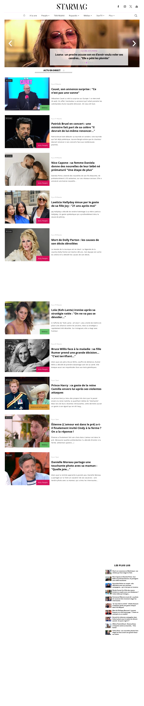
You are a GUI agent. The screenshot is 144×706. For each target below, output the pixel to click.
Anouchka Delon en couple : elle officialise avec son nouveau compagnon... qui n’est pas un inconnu (125, 585)
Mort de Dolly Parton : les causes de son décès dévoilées (75, 241)
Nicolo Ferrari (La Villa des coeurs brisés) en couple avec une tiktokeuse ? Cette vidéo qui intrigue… (125, 592)
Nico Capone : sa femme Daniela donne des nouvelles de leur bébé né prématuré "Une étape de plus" (75, 166)
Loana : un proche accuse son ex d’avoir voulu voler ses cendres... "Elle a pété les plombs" (89, 56)
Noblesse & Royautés (39, 407)
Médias (87, 15)
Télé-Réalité (59, 15)
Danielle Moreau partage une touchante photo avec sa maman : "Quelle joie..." (74, 465)
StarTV (99, 15)
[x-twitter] (130, 8)
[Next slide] (134, 43)
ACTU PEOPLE (92, 51)
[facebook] (118, 8)
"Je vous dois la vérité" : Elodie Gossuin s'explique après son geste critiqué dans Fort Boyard (125, 605)
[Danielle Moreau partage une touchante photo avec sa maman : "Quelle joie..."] (27, 468)
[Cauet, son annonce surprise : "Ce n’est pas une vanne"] (27, 93)
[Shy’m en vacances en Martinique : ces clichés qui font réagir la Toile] (108, 572)
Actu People (43, 145)
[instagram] (125, 8)
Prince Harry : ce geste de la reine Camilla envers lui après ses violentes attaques (76, 388)
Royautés (73, 15)
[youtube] (136, 8)
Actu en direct (51, 70)
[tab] (80, 62)
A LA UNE (84, 51)
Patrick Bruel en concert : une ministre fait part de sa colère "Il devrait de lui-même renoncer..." (73, 127)
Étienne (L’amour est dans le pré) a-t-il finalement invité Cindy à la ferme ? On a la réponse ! (76, 427)
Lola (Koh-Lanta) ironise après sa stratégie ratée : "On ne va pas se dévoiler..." (73, 313)
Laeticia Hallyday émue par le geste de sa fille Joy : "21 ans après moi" (75, 204)
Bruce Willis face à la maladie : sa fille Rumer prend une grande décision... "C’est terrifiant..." (76, 352)
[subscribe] (64, 70)
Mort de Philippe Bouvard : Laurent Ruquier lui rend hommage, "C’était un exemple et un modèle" (125, 612)
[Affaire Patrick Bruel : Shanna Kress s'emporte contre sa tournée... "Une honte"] (108, 626)
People (44, 15)
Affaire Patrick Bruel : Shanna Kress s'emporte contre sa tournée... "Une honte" (124, 625)
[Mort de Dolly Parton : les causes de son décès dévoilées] (27, 244)
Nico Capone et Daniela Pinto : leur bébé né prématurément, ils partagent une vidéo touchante (125, 578)
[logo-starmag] (72, 7)
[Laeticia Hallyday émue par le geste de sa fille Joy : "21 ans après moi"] (27, 207)
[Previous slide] (10, 43)
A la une (33, 15)
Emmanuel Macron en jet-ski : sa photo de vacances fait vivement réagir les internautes (125, 599)
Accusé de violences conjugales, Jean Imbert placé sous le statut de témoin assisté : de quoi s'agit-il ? (124, 619)
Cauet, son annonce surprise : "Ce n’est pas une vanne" (73, 90)
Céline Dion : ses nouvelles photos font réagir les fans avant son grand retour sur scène (125, 632)
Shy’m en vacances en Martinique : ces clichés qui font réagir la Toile (125, 572)
